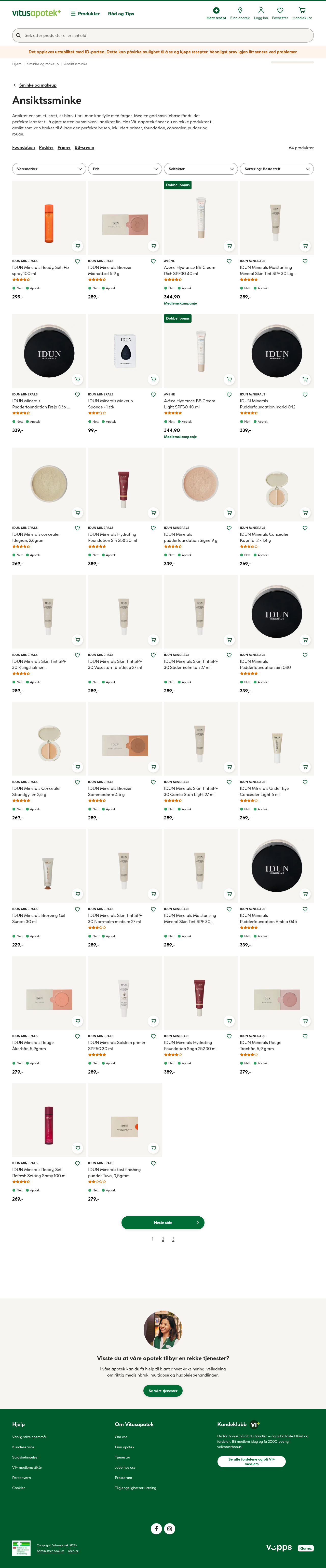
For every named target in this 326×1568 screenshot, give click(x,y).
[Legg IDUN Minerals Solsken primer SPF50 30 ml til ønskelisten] (153, 1036)
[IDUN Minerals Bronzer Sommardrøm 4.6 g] (125, 739)
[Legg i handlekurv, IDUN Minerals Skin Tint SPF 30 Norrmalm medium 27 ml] (153, 894)
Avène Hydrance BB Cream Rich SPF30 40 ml (189, 270)
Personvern (21, 1477)
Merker (73, 1551)
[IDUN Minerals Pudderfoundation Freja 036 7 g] (49, 351)
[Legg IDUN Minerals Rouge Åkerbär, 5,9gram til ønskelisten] (77, 1036)
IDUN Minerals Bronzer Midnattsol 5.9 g (110, 270)
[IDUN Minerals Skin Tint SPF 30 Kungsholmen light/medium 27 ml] (49, 612)
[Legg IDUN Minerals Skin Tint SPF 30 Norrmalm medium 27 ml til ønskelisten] (153, 909)
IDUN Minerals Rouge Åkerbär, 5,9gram (33, 1045)
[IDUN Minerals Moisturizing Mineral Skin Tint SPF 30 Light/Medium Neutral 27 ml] (201, 866)
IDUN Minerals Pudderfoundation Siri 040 (265, 664)
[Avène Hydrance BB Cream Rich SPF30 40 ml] (201, 218)
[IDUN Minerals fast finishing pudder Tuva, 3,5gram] (125, 1120)
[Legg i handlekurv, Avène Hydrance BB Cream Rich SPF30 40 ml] (229, 246)
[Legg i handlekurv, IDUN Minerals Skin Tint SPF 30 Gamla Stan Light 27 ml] (229, 767)
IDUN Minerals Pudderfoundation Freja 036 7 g (40, 404)
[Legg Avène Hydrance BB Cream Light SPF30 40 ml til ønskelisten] (229, 394)
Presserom (123, 1477)
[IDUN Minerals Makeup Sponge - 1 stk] (125, 351)
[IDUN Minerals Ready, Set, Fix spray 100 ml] (49, 218)
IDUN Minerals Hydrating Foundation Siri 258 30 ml (112, 537)
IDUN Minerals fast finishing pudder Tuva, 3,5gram (114, 1172)
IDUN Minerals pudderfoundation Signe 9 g (191, 537)
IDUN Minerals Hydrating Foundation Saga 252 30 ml (190, 1045)
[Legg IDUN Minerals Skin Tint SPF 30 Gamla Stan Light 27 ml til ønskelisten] (229, 782)
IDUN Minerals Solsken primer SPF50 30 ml (116, 1045)
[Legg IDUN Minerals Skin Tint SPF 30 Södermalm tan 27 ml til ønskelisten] (229, 655)
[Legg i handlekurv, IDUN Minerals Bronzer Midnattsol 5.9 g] (153, 246)
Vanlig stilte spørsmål (29, 1437)
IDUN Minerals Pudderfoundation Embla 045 (268, 918)
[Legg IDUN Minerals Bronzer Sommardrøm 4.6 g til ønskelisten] (153, 782)
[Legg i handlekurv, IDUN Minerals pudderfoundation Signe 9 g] (229, 512)
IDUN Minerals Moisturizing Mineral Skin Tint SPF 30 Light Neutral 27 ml (268, 271)
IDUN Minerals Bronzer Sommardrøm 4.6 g (110, 791)
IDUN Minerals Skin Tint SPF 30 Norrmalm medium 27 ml (115, 918)
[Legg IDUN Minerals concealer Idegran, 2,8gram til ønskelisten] (77, 528)
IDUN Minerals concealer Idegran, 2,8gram (36, 537)
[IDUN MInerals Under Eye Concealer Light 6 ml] (277, 739)
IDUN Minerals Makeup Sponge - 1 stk (110, 403)
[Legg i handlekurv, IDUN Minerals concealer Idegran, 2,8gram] (77, 512)
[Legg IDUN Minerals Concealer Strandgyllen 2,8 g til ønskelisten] (77, 782)
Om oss (121, 1437)
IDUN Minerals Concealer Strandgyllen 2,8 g (36, 791)
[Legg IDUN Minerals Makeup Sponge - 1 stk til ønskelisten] (153, 394)
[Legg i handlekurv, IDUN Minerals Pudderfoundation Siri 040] (305, 639)
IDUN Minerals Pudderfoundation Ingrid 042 (267, 403)
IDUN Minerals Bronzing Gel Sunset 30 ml (38, 918)
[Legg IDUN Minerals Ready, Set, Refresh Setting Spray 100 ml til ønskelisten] (77, 1163)
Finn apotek (124, 1447)
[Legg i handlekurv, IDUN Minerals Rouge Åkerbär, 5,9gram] (77, 1021)
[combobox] (163, 35)
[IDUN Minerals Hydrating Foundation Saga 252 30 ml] (201, 993)
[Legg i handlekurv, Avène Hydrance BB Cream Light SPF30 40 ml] (229, 379)
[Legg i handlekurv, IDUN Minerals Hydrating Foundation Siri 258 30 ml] (153, 512)
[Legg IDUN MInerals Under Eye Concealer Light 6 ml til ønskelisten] (305, 782)
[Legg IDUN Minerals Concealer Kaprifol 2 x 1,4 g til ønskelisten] (305, 528)
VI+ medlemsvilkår (27, 1467)
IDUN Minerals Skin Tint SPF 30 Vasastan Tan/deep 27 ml (115, 664)
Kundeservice (23, 1447)
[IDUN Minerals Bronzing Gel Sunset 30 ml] (49, 866)
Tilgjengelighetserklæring (135, 1488)
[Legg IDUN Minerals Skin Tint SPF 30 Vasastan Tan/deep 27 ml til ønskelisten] (153, 655)
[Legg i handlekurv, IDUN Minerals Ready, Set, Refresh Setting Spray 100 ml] (77, 1148)
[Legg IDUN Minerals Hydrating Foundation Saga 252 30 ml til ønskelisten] (229, 1036)
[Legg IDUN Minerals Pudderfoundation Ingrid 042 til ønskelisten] (305, 394)
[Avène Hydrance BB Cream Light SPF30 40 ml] (201, 351)
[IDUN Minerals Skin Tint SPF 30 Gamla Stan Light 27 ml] (201, 739)
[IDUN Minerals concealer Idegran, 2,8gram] (49, 484)
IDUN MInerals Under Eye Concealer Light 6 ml (264, 791)
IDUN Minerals (24, 261)
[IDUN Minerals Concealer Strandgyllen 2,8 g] (49, 739)
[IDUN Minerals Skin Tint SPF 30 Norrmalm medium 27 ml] (125, 866)
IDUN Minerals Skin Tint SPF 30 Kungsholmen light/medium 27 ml (39, 664)
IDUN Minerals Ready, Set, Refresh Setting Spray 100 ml (39, 1172)
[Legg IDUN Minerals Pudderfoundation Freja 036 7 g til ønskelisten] (77, 394)
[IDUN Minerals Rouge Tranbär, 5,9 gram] (277, 993)
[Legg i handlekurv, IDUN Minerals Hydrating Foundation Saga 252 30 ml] (229, 1021)
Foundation (23, 147)
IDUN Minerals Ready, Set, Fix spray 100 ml (40, 270)
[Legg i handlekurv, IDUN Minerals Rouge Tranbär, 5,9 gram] (305, 1021)
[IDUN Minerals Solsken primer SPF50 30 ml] (125, 993)
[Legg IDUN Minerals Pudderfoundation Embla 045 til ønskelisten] (305, 909)
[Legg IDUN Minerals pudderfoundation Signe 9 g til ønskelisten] (229, 528)
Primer (64, 147)
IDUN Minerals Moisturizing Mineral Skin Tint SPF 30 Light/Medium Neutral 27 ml (191, 919)
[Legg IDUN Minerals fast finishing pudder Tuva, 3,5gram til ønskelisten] (153, 1163)
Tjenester (122, 1457)
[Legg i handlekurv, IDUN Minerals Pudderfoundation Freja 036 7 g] (77, 379)
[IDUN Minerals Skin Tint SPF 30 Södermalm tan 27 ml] (201, 612)
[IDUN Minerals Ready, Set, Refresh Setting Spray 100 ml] (49, 1120)
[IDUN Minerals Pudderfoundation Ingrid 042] (277, 351)
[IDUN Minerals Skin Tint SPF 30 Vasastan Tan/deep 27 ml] (125, 612)
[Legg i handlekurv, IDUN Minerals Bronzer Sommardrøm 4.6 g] (153, 767)
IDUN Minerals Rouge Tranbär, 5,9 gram (260, 1045)
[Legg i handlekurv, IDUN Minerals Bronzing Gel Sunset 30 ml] (77, 894)
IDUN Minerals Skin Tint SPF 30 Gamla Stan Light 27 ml (191, 791)
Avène (170, 261)
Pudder (46, 147)
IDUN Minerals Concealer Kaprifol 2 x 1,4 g (264, 537)
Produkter (89, 14)
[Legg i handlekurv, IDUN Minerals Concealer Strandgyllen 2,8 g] (77, 767)
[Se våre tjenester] (163, 1330)
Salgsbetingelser (25, 1457)
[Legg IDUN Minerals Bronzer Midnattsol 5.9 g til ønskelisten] (153, 261)
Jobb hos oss (125, 1467)
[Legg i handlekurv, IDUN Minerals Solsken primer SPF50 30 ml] (153, 1021)
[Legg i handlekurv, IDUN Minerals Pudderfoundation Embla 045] (305, 894)
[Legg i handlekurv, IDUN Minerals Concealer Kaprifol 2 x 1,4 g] (305, 512)
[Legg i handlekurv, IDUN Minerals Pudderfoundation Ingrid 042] (305, 379)
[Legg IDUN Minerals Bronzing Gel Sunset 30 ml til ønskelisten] (77, 909)
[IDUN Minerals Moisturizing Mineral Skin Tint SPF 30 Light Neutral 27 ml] (277, 218)
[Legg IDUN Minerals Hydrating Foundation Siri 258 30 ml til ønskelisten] (153, 528)
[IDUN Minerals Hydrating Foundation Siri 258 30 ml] (125, 484)
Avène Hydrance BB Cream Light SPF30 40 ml (189, 403)
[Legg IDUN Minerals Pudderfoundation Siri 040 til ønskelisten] (305, 655)
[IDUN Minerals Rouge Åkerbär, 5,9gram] (49, 993)
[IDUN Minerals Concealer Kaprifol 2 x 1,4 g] (277, 484)
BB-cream (84, 147)
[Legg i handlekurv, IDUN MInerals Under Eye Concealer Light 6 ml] (305, 767)
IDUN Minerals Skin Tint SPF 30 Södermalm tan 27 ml (191, 664)
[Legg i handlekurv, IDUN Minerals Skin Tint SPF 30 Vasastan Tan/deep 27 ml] (153, 639)
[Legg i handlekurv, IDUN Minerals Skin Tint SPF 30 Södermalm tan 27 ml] (229, 639)
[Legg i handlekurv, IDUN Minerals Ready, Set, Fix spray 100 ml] (77, 246)
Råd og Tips (121, 14)
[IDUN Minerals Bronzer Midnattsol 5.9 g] (125, 218)
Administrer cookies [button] (50, 1551)
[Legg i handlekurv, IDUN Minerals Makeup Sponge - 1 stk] (153, 379)
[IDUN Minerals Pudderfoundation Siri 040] (277, 612)
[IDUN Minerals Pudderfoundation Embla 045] (277, 866)
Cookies (18, 1488)
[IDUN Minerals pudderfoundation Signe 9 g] (201, 484)
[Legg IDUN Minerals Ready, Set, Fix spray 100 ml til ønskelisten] (77, 261)
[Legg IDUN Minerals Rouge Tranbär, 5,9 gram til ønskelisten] (305, 1036)
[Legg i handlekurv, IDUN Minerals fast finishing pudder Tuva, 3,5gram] (153, 1148)
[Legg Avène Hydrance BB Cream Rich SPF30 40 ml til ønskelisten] (229, 261)
